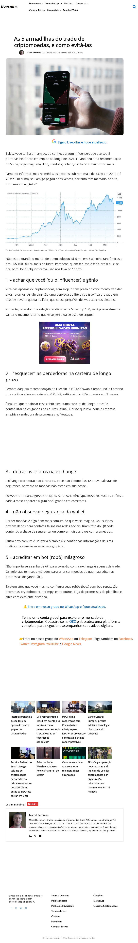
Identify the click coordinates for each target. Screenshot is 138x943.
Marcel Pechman (34, 52)
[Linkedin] (30, 835)
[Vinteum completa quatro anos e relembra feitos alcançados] (74, 753)
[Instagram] (16, 908)
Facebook (125, 639)
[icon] (134, 7)
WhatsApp (66, 639)
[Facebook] (11, 908)
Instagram (37, 644)
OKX (72, 621)
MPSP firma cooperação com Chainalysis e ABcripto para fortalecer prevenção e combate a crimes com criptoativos (73, 729)
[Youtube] (40, 835)
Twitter (24, 644)
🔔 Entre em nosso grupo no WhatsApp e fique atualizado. (64, 607)
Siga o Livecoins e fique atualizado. (82, 142)
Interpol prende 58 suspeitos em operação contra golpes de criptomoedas (21, 725)
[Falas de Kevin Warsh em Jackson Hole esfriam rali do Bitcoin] (49, 753)
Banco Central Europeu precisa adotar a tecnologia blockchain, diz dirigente (99, 725)
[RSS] (21, 908)
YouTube (52, 644)
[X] (35, 835)
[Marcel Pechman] (22, 52)
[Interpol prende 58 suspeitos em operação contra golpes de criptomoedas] (23, 707)
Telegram (85, 639)
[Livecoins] (9, 7)
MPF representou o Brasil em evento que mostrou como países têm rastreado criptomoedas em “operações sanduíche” (48, 729)
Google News (71, 644)
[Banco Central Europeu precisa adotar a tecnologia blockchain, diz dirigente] (100, 707)
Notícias (32, 804)
